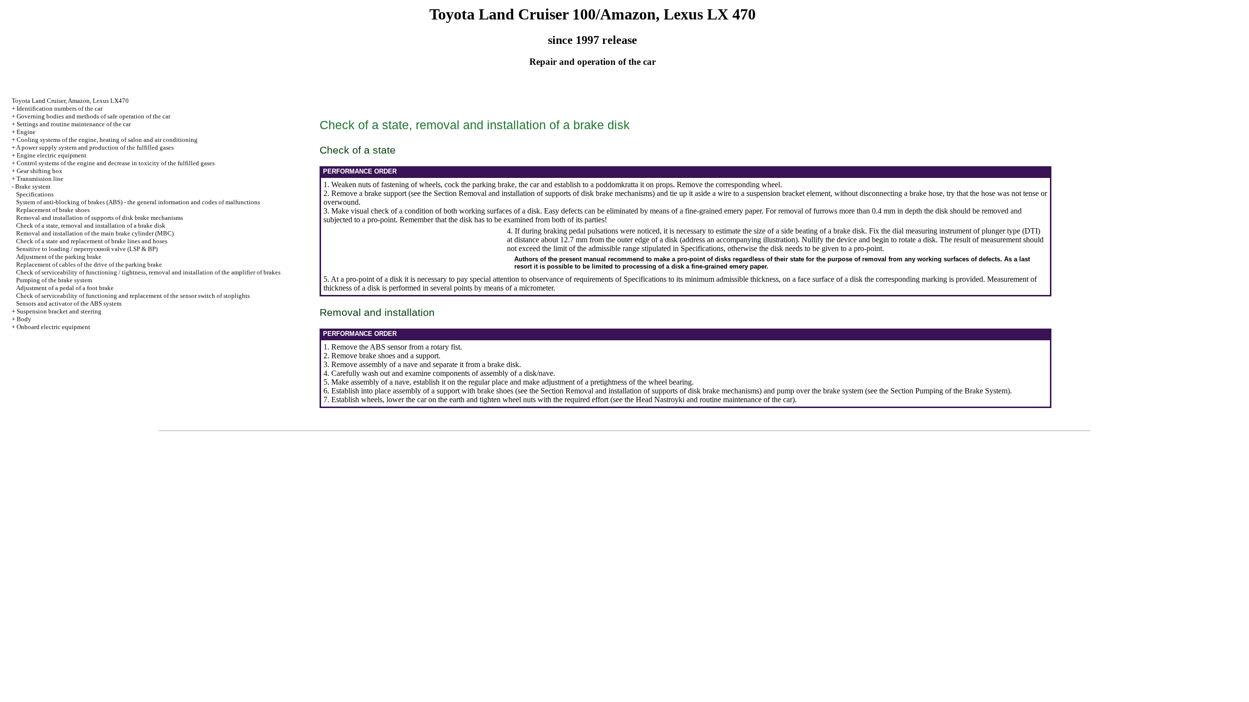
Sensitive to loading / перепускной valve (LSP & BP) (87, 249)
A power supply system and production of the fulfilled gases (95, 147)
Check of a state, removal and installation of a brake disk (90, 225)
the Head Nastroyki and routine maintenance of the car (708, 399)
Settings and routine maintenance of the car (74, 124)
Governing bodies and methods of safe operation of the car (93, 116)
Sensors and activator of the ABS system (68, 303)
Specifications (35, 194)
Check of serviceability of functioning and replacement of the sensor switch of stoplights (133, 295)
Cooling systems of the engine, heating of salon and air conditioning (107, 139)
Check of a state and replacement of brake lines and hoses (91, 241)
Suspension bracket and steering (59, 311)
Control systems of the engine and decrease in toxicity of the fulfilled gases (116, 163)
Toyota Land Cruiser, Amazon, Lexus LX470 (70, 100)
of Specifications (640, 279)
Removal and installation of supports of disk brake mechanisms (99, 217)
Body (24, 319)
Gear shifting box (39, 171)
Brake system (32, 186)
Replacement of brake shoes (53, 210)
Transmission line (40, 178)
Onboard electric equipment (53, 327)
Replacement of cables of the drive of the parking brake (89, 264)
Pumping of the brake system (54, 280)
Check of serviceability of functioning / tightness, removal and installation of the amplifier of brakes (148, 272)
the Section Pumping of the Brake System (943, 391)
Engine (26, 132)
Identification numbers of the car (59, 108)
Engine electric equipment (51, 155)
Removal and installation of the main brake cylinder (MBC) (95, 233)
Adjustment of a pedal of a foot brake (65, 288)
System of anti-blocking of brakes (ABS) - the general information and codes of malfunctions (138, 202)
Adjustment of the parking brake (58, 256)
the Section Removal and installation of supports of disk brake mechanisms (537, 193)
